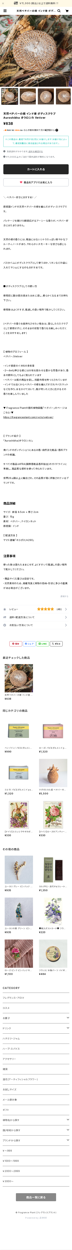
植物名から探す (11, 1120)
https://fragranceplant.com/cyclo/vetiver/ (28, 417)
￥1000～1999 (11, 1160)
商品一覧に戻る (36, 1197)
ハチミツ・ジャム (11, 1038)
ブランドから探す (11, 1140)
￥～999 (7, 1150)
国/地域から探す (11, 1130)
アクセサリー (9, 1058)
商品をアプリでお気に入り (37, 182)
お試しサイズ (9, 1089)
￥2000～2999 (11, 1171)
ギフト (6, 1109)
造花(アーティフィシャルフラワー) (20, 1079)
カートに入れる (36, 169)
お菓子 (6, 1018)
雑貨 (5, 1069)
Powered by (32, 1218)
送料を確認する (35, 151)
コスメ (6, 1008)
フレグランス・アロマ (13, 997)
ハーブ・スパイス (11, 1048)
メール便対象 (10, 1099)
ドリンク (7, 1028)
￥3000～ (8, 1181)
